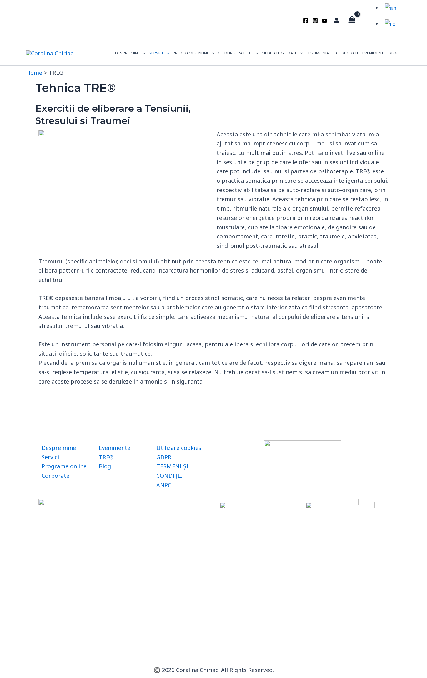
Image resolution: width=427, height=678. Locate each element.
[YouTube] (324, 20)
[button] (143, 52)
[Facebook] (306, 20)
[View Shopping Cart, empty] (352, 20)
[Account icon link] (336, 20)
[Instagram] (315, 20)
